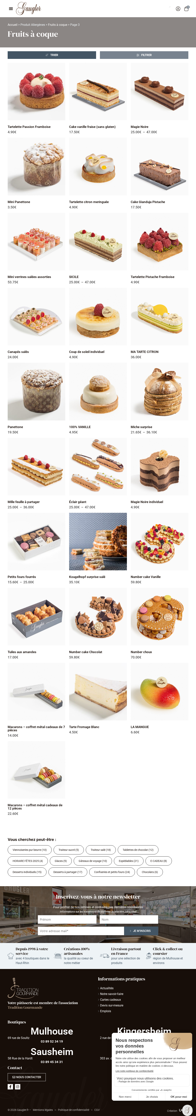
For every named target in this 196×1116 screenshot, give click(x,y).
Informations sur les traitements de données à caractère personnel (98, 911)
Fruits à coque (57, 25)
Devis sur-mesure (111, 1005)
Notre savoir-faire (111, 994)
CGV (97, 1109)
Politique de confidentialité (73, 1109)
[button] (11, 9)
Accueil (12, 25)
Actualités (107, 988)
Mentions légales (43, 1109)
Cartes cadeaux (110, 999)
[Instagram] (17, 1086)
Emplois (105, 1011)
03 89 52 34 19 (52, 1041)
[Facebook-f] (10, 1086)
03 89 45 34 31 (52, 1062)
